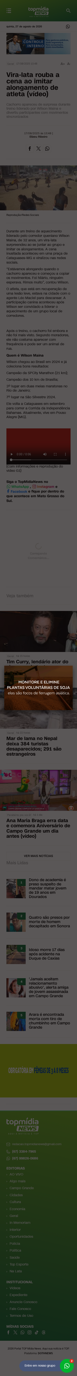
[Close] (73, 666)
